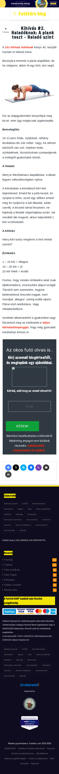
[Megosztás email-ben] (46, 467)
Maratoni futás (10, 590)
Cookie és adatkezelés (38, 758)
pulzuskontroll (42, 525)
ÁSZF (52, 758)
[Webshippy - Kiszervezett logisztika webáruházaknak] (29, 723)
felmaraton (8, 509)
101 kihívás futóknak (19, 47)
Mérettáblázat (42, 753)
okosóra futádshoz (23, 525)
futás (30, 509)
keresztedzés (32, 520)
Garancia (51, 748)
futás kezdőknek (43, 509)
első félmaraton (38, 504)
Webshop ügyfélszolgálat (15, 758)
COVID (25, 504)
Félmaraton (9, 580)
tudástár (22, 530)
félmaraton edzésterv (13, 520)
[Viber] (38, 467)
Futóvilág (8, 560)
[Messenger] (31, 467)
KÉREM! (22, 426)
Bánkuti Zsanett (10, 504)
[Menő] (14, 14)
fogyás (20, 509)
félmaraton (32, 514)
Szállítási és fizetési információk (31, 748)
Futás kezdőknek (12, 570)
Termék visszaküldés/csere (22, 753)
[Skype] (23, 467)
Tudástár (8, 565)
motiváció (46, 520)
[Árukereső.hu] (29, 686)
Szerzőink (24, 764)
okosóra (7, 525)
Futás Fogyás (10, 575)
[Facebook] (8, 467)
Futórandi (35, 764)
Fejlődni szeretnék (12, 585)
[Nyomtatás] (8, 474)
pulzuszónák (9, 530)
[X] (16, 467)
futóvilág (19, 514)
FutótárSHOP (10, 748)
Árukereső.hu (29, 691)
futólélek (7, 514)
